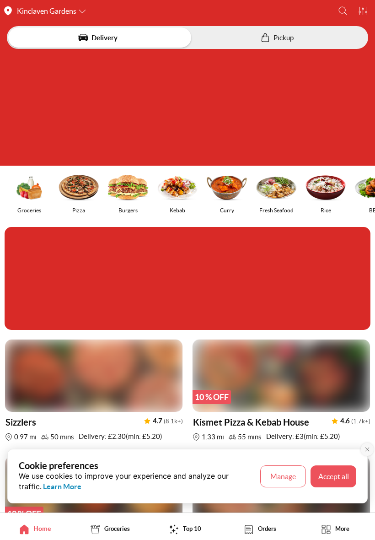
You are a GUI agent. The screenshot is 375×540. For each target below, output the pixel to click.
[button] (342, 10)
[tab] (37, 529)
